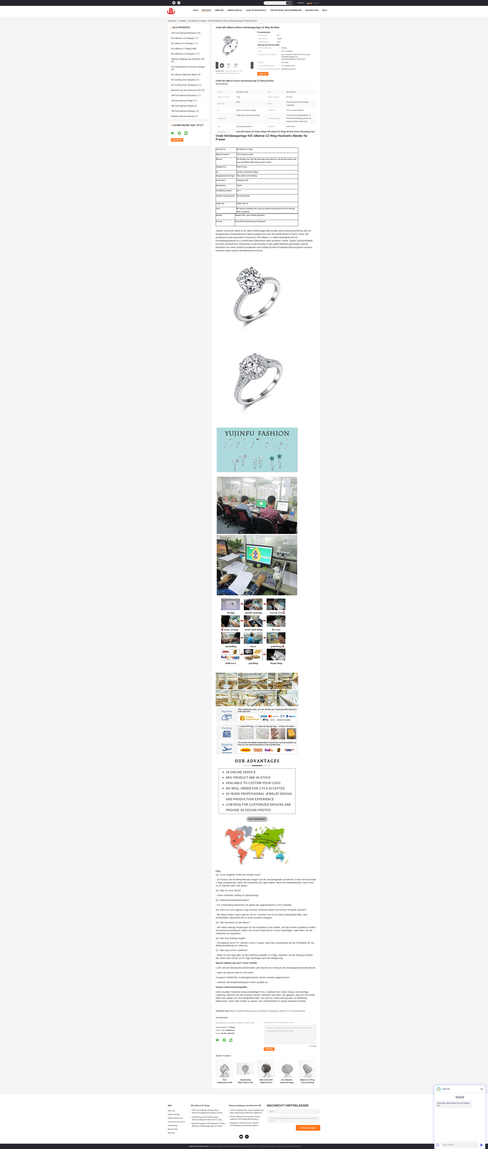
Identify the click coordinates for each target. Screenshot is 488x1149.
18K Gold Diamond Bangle (182, 106)
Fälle (324, 10)
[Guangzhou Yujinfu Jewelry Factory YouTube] (174, 3)
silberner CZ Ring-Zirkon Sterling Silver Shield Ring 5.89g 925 (307, 1081)
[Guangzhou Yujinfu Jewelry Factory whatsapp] (181, 133)
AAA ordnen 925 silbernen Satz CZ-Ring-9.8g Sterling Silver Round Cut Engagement (266, 1081)
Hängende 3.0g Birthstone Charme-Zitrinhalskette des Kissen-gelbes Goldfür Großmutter (244, 1124)
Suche (289, 3)
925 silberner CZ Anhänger (182, 38)
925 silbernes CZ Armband (182, 54)
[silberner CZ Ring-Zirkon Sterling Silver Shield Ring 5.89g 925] (307, 1069)
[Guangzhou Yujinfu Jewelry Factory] (171, 11)
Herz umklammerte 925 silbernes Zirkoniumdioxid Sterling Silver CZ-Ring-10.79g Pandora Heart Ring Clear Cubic (224, 1081)
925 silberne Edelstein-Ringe (183, 74)
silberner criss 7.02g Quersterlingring (292, 1011)
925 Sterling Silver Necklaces (184, 85)
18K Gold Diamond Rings (182, 100)
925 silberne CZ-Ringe (197, 21)
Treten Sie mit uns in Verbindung (286, 10)
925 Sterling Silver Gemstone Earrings (188, 67)
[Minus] (481, 1089)
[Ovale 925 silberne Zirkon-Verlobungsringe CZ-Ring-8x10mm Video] (230, 46)
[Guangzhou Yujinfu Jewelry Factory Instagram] (179, 3)
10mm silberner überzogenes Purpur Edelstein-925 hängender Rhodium (245, 1118)
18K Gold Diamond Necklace (183, 33)
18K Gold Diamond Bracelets (184, 95)
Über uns (219, 10)
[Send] (482, 1145)
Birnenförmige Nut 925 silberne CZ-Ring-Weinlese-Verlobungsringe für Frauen (208, 1124)
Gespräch (300, 3)
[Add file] (437, 1145)
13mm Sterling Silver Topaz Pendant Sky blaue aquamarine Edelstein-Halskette (247, 1111)
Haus (195, 10)
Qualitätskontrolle (256, 10)
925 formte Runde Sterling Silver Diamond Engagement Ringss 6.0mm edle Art (207, 1112)
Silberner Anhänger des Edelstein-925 (187, 59)
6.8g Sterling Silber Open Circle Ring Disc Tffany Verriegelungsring (245, 1081)
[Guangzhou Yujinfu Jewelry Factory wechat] (187, 133)
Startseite (172, 21)
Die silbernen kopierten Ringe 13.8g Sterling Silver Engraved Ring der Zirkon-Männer (287, 1081)
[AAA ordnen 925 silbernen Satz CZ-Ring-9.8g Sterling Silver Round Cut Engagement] (266, 1069)
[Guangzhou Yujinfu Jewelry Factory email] (174, 133)
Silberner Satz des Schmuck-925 (185, 90)
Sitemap (171, 1133)
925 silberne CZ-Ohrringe (182, 43)
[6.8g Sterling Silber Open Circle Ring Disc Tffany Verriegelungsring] (245, 1069)
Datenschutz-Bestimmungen (199, 1146)
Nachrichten (312, 10)
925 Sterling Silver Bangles (183, 80)
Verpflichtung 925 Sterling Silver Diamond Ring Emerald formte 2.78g (207, 1118)
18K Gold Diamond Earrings (183, 111)
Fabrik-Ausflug (234, 10)
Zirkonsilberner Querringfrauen (268, 1011)
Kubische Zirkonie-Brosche (183, 116)
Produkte (206, 10)
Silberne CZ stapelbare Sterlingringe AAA (243, 1011)
